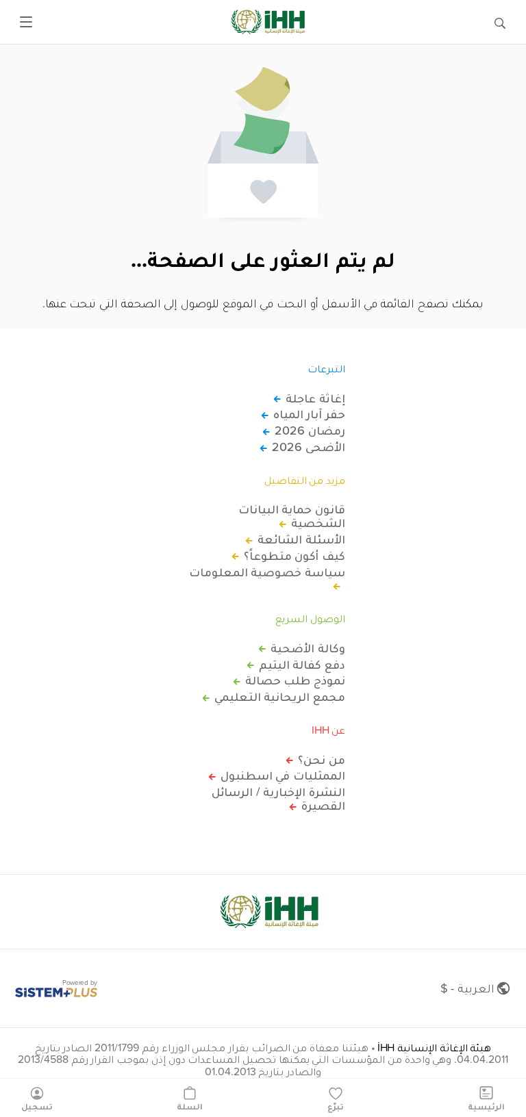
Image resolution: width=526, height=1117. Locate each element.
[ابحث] (500, 22)
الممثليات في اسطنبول (283, 775)
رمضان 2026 (310, 430)
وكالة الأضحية (308, 648)
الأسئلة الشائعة (301, 539)
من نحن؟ (321, 760)
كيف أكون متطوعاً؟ (294, 556)
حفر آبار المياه (309, 414)
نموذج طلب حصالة (295, 680)
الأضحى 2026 (308, 447)
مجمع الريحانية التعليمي (279, 697)
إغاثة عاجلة (315, 398)
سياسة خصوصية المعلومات (267, 572)
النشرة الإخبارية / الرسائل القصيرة (278, 798)
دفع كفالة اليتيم (302, 664)
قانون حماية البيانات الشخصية (291, 516)
